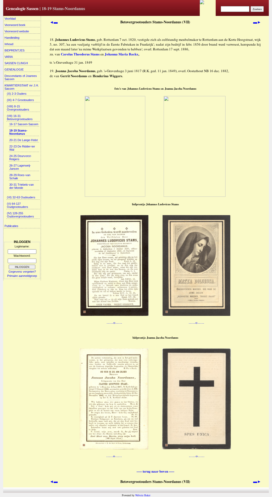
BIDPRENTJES (14, 50)
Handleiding (12, 37)
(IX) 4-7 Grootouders (20, 100)
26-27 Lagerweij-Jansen (20, 167)
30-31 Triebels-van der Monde (21, 186)
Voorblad (10, 18)
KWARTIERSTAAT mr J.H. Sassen (22, 87)
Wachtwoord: (22, 255)
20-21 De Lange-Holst (23, 140)
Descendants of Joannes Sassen (21, 77)
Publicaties (11, 226)
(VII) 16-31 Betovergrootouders (20, 117)
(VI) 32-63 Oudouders (21, 197)
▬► (257, 22)
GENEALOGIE (14, 69)
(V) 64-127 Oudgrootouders (17, 205)
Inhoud (9, 44)
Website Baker (142, 495)
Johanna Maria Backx (121, 53)
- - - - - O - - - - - (114, 323)
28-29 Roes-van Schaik (19, 176)
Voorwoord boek (15, 25)
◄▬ (54, 22)
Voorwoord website (17, 31)
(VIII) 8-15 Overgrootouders (18, 108)
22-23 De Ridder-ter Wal (22, 148)
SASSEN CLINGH (16, 63)
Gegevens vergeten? (22, 271)
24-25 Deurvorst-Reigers (20, 157)
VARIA (9, 56)
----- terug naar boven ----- (155, 471)
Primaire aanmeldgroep (22, 275)
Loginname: (22, 246)
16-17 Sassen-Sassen (23, 124)
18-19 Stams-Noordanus (18, 132)
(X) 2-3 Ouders (17, 93)
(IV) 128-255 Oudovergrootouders (20, 215)
